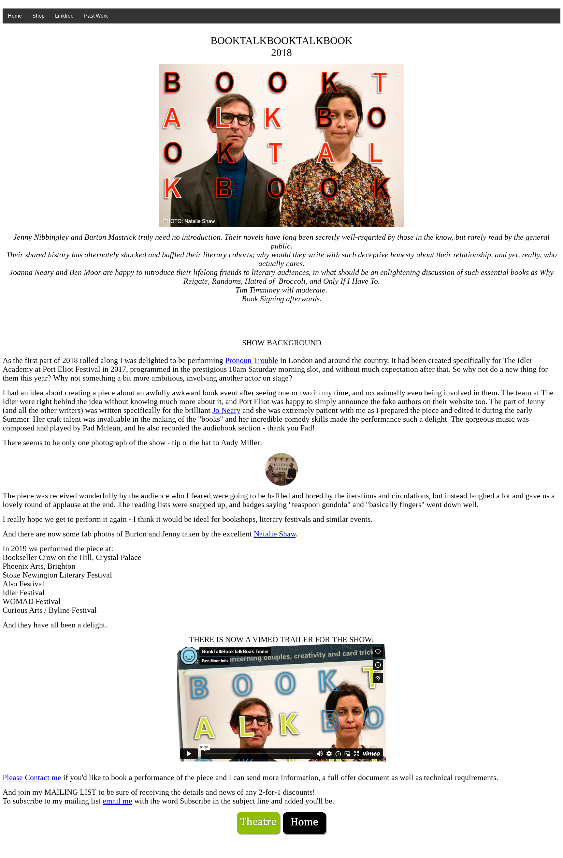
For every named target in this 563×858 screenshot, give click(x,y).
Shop (38, 16)
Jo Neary (226, 410)
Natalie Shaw (275, 534)
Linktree (64, 16)
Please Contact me (32, 777)
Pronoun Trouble (251, 360)
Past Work (96, 16)
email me (117, 801)
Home (15, 16)
